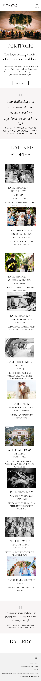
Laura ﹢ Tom (21, 584)
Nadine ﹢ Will (19, 457)
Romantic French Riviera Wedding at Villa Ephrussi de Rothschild (19, 464)
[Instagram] (36, 7)
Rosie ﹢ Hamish (21, 323)
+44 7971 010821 (33, 664)
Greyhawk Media (33, 676)
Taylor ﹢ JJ (19, 369)
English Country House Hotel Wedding (19, 191)
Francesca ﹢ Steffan (21, 237)
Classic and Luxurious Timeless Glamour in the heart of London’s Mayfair (19, 376)
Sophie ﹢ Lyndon (21, 411)
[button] (37, 4)
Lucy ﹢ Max (21, 499)
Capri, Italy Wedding (21, 580)
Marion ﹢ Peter (19, 198)
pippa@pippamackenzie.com (30, 666)
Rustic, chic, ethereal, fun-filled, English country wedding (21, 506)
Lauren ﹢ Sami (19, 548)
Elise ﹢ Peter (19, 284)
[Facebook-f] (38, 7)
